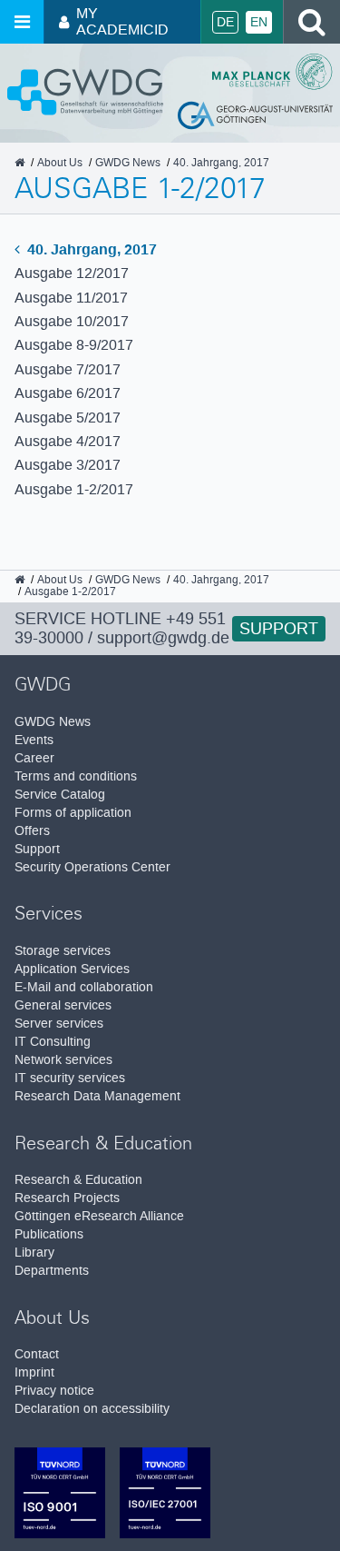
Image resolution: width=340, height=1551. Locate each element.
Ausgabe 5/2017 (68, 417)
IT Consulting (53, 1042)
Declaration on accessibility (92, 1409)
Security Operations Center (92, 867)
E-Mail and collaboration (84, 987)
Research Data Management (97, 1096)
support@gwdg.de (163, 638)
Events (34, 740)
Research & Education (78, 1180)
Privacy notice (54, 1390)
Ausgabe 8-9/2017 (74, 345)
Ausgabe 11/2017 (71, 297)
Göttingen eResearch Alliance (99, 1216)
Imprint (34, 1372)
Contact (37, 1354)
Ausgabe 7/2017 (68, 369)
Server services (59, 1023)
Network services (63, 1060)
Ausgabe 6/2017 (68, 393)
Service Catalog (60, 794)
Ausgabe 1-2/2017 (74, 489)
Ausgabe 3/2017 (68, 464)
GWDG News (53, 722)
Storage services (63, 951)
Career (34, 758)
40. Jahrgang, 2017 (90, 249)
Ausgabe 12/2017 (72, 273)
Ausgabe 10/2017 (72, 321)
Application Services (72, 969)
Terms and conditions (76, 776)
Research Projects (67, 1198)
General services (63, 1005)
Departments (52, 1271)
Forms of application (73, 813)
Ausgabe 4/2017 (68, 441)
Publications (49, 1234)
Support (278, 629)
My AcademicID (122, 21)
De (225, 22)
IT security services (70, 1078)
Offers (32, 831)
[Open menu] (22, 22)
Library (34, 1252)
